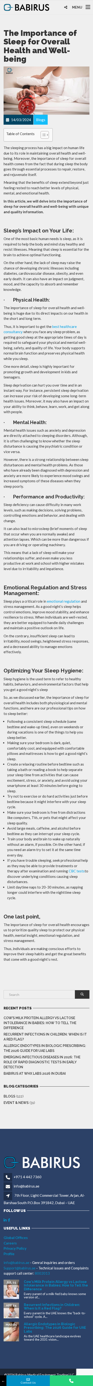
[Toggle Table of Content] (42, 135)
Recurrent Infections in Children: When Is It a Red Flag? (45, 1036)
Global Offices (16, 1237)
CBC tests (77, 871)
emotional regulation (63, 601)
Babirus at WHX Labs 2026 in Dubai (35, 1073)
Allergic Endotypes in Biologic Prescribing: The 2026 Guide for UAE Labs (45, 1048)
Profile (9, 1254)
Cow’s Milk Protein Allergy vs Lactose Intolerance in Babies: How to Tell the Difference (40, 1023)
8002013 (42, 1273)
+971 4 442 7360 (27, 1177)
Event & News (16, 1103)
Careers (10, 1243)
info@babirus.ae (26, 1186)
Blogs (9, 1096)
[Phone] (71, 1380)
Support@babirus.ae (20, 1268)
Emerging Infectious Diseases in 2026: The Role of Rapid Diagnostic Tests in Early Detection (42, 1062)
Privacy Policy (15, 1248)
